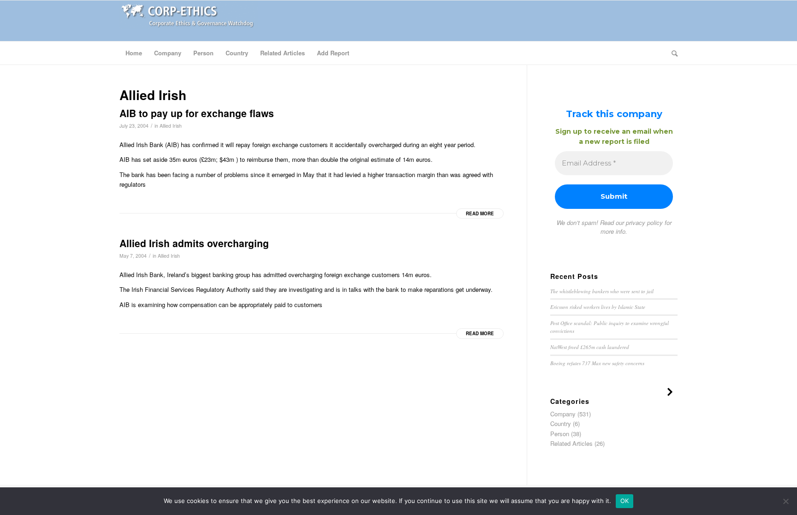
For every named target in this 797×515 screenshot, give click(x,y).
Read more (480, 213)
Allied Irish (171, 125)
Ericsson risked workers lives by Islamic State (597, 306)
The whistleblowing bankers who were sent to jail (602, 291)
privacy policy (644, 222)
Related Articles (571, 443)
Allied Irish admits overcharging (194, 243)
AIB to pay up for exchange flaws (196, 113)
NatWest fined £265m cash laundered (589, 346)
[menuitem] (133, 53)
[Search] (672, 53)
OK (624, 500)
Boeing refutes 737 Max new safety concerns (597, 363)
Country (560, 423)
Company (563, 413)
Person (559, 433)
